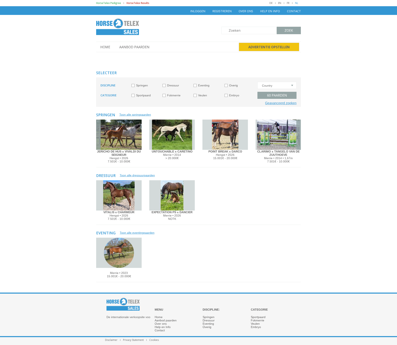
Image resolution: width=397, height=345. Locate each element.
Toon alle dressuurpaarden (137, 175)
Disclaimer (111, 340)
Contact (294, 11)
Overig (233, 85)
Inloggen (197, 11)
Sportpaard (143, 95)
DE (271, 3)
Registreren (222, 11)
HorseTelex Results (138, 3)
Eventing (203, 85)
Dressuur (173, 85)
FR (288, 3)
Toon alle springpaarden (135, 114)
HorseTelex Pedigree (108, 3)
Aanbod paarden (134, 47)
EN (279, 3)
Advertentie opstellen (269, 47)
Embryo (234, 95)
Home (105, 47)
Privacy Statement (133, 340)
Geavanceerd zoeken (281, 103)
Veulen (202, 95)
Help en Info (270, 11)
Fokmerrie (174, 95)
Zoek (289, 30)
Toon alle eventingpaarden (137, 232)
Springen (142, 85)
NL (296, 3)
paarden (277, 95)
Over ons (246, 11)
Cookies (154, 340)
